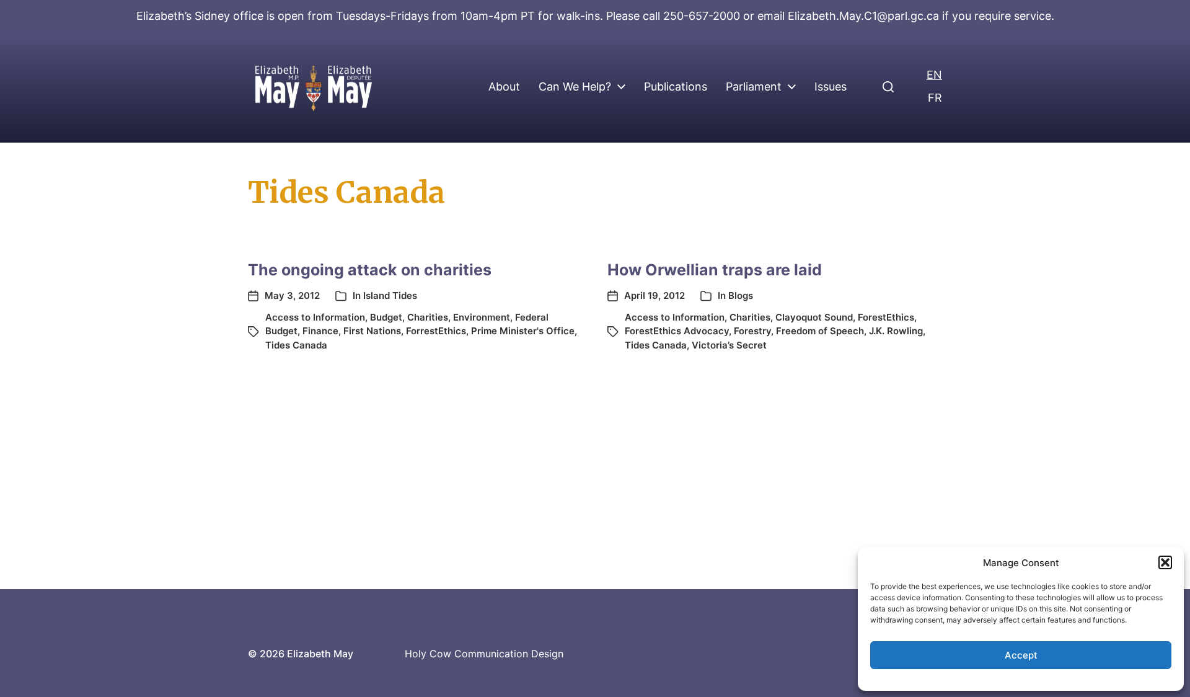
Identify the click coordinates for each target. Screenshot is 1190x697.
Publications (675, 86)
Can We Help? (575, 86)
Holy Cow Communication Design (484, 653)
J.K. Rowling (896, 331)
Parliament (754, 86)
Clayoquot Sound (814, 317)
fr (935, 97)
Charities (427, 317)
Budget (386, 317)
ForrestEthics (436, 331)
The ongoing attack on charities (369, 269)
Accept (1021, 655)
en (934, 74)
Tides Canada (296, 345)
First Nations (372, 331)
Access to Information (315, 317)
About (504, 86)
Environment (481, 317)
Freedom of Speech (820, 331)
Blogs (740, 295)
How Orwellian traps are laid (714, 269)
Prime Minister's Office (523, 331)
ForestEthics (886, 317)
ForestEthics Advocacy (677, 331)
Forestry (752, 331)
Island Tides (390, 295)
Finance (320, 331)
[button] (1165, 562)
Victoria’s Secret (729, 345)
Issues (830, 86)
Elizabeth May (320, 653)
